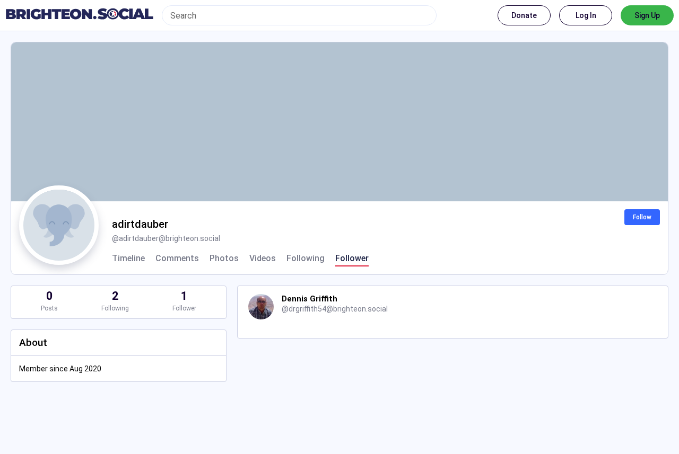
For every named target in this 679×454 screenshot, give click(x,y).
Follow (642, 217)
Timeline (128, 258)
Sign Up (647, 15)
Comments (177, 258)
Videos (262, 258)
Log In (586, 15)
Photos (224, 258)
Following (305, 258)
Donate (524, 15)
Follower (352, 258)
